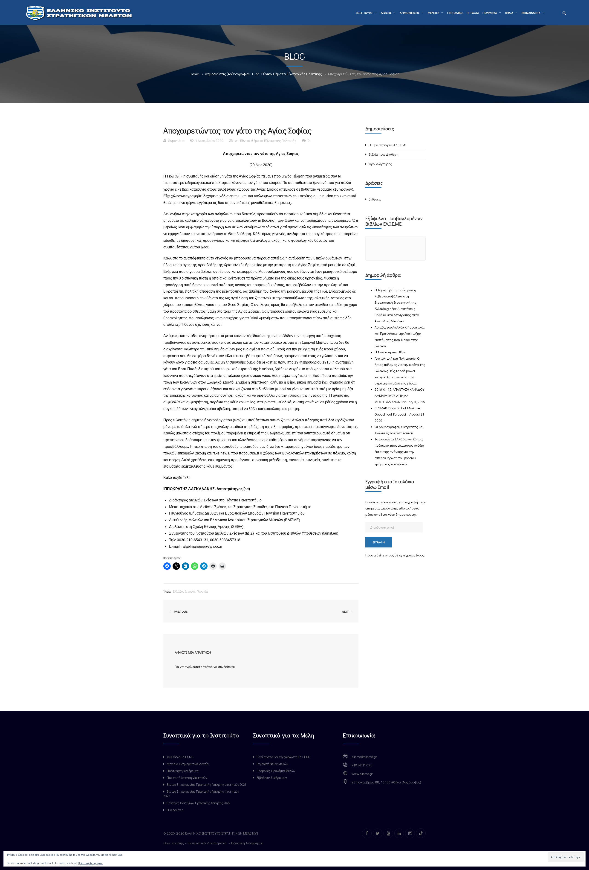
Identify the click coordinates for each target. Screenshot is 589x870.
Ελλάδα (178, 591)
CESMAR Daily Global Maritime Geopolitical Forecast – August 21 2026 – (399, 414)
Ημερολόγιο (175, 810)
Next (345, 611)
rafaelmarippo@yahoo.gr (202, 546)
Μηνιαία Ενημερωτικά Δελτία (188, 764)
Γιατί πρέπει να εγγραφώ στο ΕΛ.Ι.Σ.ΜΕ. (284, 757)
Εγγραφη (379, 542)
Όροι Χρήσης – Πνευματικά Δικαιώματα (195, 843)
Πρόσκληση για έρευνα (183, 770)
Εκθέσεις (375, 199)
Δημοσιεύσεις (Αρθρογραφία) (227, 73)
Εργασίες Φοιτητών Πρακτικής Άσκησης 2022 (198, 803)
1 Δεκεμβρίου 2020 (209, 140)
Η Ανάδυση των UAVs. (390, 352)
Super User (176, 140)
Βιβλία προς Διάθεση (383, 154)
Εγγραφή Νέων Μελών (272, 764)
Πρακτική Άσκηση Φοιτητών (187, 777)
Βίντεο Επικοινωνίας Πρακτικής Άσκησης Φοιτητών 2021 (206, 784)
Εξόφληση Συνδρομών (272, 777)
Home (194, 73)
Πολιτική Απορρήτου (247, 843)
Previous (180, 611)
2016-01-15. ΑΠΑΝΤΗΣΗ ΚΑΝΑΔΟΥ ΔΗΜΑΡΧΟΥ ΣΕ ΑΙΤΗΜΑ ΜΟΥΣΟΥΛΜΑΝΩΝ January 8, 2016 (400, 395)
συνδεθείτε (226, 666)
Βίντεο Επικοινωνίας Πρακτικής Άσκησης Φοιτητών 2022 (201, 793)
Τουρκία (202, 591)
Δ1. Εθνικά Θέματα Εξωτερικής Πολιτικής (288, 73)
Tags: (167, 591)
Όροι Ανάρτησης (380, 164)
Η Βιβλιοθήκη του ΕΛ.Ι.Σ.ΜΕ (388, 145)
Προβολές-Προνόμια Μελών (276, 770)
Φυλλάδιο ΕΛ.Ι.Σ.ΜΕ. (180, 757)
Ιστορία (190, 591)
